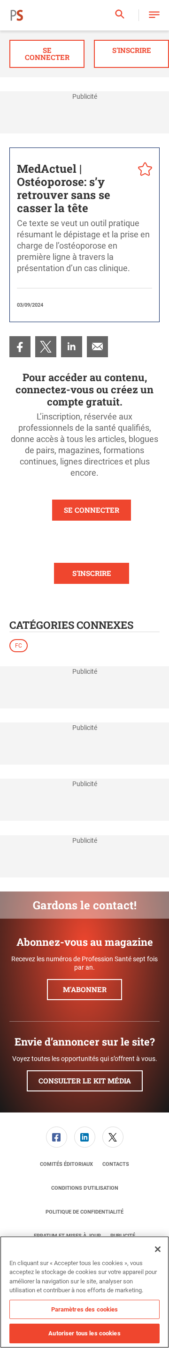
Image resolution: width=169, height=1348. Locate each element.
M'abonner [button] (85, 989)
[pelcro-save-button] (142, 170)
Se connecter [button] (47, 53)
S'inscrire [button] (131, 50)
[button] (154, 15)
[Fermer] (157, 1249)
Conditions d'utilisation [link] (84, 1188)
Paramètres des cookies (84, 1309)
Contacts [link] (115, 1164)
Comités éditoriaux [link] (66, 1164)
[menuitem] (20, 346)
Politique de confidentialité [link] (84, 1212)
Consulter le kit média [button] (84, 1080)
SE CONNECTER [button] (91, 510)
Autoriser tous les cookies (84, 1333)
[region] (84, 1292)
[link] (20, 346)
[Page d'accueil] (16, 15)
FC (18, 645)
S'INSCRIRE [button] (91, 573)
